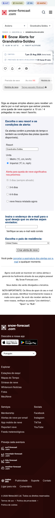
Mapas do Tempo (10, 377)
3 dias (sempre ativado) (22, 180)
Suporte (35, 480)
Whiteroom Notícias (11, 387)
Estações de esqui (10, 373)
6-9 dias (14, 194)
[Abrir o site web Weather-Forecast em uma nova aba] (41, 3)
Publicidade (21, 480)
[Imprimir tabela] (26, 68)
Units (8, 155)
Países (5, 32)
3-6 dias (14, 187)
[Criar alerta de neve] (12, 68)
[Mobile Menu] (50, 12)
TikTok (37, 422)
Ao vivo (29, 80)
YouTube (38, 427)
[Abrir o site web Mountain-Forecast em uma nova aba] (17, 3)
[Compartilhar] (19, 68)
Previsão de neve (12, 80)
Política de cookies (9, 504)
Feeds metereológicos (12, 431)
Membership (7, 413)
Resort (9, 144)
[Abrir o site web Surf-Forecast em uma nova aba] (5, 3)
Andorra (17, 32)
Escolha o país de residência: (23, 238)
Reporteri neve (9, 427)
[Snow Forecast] (15, 12)
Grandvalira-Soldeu (35, 32)
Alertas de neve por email (14, 417)
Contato (47, 480)
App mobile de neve (11, 422)
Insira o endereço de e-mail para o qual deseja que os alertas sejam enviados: (26, 219)
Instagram (39, 417)
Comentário (26, 486)
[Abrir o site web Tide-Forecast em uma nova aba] (30, 3)
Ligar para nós (8, 486)
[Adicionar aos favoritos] (5, 68)
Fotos (4, 391)
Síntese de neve (9, 382)
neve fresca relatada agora (23, 201)
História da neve (11, 87)
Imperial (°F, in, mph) (20, 163)
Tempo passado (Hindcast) (33, 87)
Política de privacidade (26, 500)
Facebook (39, 413)
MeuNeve (6, 396)
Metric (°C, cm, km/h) (20, 159)
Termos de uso (7, 500)
